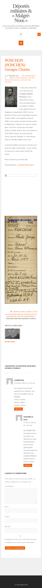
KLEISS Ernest (10, 342)
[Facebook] (21, 34)
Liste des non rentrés (25, 316)
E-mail (7, 516)
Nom (7, 507)
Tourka (29, 312)
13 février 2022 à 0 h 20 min (24, 383)
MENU (21, 43)
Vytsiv (34, 312)
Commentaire (10, 486)
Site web (7, 526)
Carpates (16, 312)
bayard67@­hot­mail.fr (26, 165)
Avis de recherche (19, 78)
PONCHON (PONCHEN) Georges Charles (17, 65)
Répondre (18, 409)
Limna (23, 312)
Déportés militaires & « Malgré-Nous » (21, 13)
